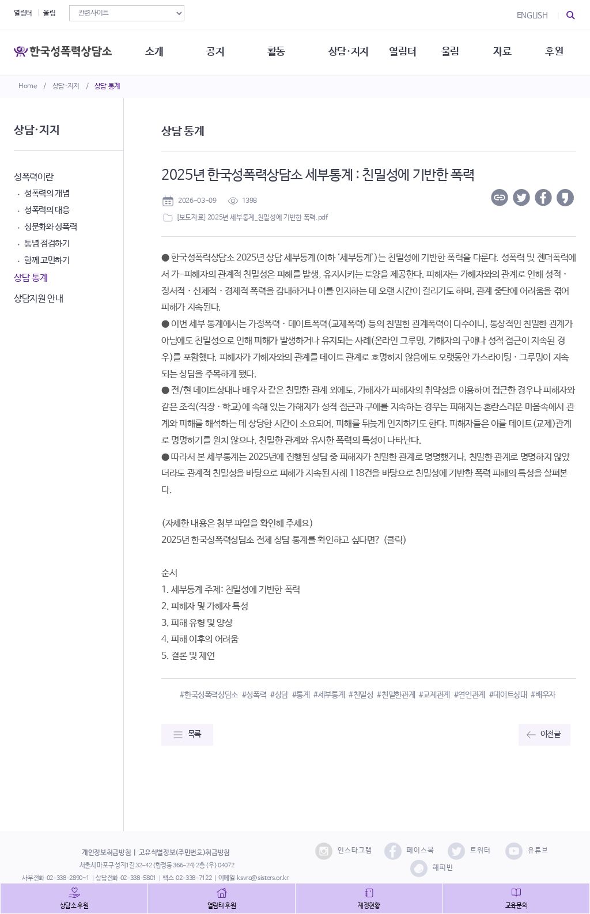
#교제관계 (434, 695)
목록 (194, 734)
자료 (502, 52)
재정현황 (369, 905)
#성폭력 (254, 695)
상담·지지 (66, 86)
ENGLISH (532, 15)
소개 (154, 52)
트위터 (480, 851)
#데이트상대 (508, 695)
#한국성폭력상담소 (209, 695)
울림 (49, 13)
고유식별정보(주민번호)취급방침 (184, 853)
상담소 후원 (74, 905)
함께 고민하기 (47, 260)
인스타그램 (355, 851)
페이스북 (420, 851)
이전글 (550, 734)
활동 (276, 52)
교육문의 (516, 905)
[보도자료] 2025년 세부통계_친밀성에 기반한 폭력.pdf (251, 218)
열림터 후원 (221, 905)
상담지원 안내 (38, 298)
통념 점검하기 (47, 243)
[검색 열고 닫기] (571, 15)
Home (27, 86)
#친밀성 (361, 695)
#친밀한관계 (396, 695)
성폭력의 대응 (47, 210)
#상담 (279, 695)
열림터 (23, 13)
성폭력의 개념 (47, 193)
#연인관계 (469, 695)
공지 (215, 52)
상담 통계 (107, 86)
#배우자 (543, 695)
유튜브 (538, 851)
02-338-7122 (193, 878)
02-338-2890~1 (68, 878)
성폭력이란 (33, 177)
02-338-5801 (138, 878)
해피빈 (443, 868)
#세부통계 (329, 695)
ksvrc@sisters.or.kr (262, 878)
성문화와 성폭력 (50, 227)
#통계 (301, 695)
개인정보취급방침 (106, 853)
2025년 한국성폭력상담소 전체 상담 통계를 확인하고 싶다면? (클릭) (283, 540)
